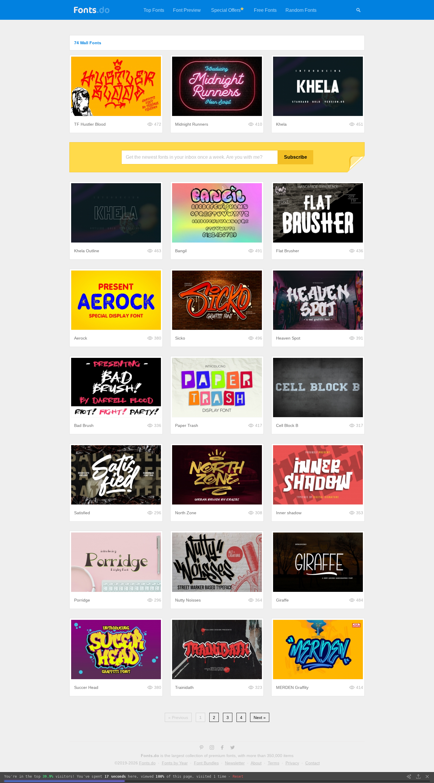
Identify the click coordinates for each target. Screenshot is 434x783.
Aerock (80, 338)
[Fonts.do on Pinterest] (201, 748)
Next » (260, 717)
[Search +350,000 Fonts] (358, 11)
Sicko (180, 338)
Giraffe (282, 600)
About (256, 763)
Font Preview (187, 10)
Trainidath (184, 687)
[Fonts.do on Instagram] (212, 748)
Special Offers (226, 10)
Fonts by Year (175, 763)
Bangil (181, 250)
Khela (281, 124)
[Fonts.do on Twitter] (232, 748)
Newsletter (235, 763)
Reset (238, 776)
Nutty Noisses (188, 600)
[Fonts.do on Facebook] (222, 748)
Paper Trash (186, 425)
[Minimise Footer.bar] (427, 776)
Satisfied (82, 512)
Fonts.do (147, 763)
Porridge (82, 600)
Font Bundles (206, 763)
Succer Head (86, 687)
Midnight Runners (191, 124)
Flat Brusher (287, 250)
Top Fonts (153, 10)
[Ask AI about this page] (409, 776)
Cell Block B (287, 425)
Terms (273, 763)
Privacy (292, 763)
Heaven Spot (288, 338)
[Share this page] (418, 776)
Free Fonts (265, 10)
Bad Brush (84, 425)
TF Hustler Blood (90, 124)
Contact (312, 763)
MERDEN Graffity (292, 687)
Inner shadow (288, 512)
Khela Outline (86, 250)
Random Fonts (300, 10)
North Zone (185, 512)
